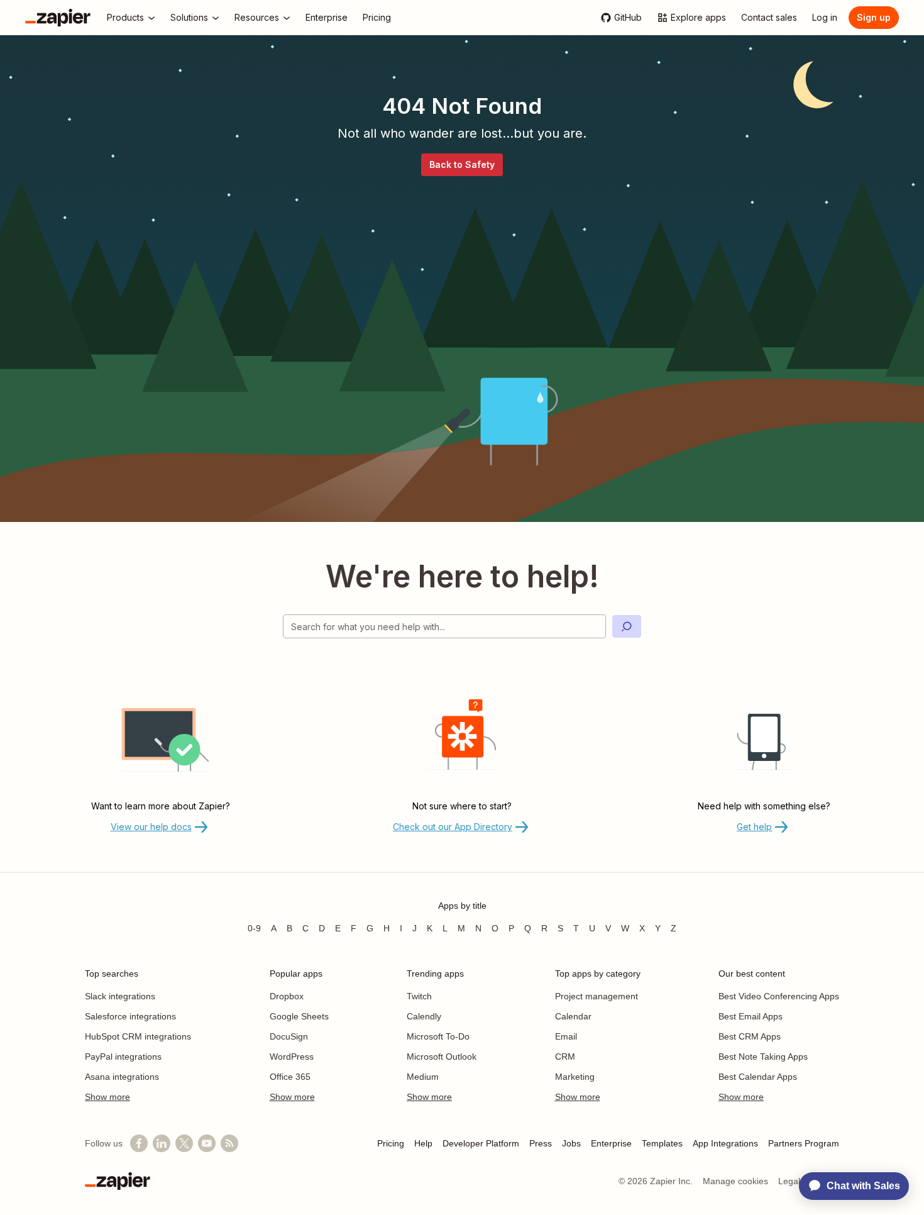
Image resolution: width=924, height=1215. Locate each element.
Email (566, 1036)
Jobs (571, 1143)
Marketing (575, 1077)
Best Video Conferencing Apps (778, 996)
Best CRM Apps (749, 1036)
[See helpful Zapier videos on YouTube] (207, 1143)
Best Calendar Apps (757, 1077)
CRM (565, 1056)
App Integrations (725, 1143)
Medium (423, 1077)
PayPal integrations (123, 1056)
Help (423, 1143)
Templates (662, 1143)
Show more (107, 1097)
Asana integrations (122, 1077)
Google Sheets (299, 1016)
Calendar (573, 1016)
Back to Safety (462, 164)
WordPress (292, 1056)
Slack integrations (120, 996)
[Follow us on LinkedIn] (161, 1143)
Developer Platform (481, 1143)
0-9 (254, 928)
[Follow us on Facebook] (139, 1143)
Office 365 (290, 1077)
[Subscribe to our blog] (229, 1143)
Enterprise (611, 1143)
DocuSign (289, 1036)
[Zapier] (58, 17)
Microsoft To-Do (438, 1036)
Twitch (419, 996)
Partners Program (803, 1143)
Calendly (424, 1016)
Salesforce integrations (130, 1016)
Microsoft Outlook (441, 1056)
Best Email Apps (750, 1016)
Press (540, 1143)
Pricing (390, 1143)
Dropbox (287, 996)
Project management (596, 996)
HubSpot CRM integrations (138, 1036)
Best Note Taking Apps (763, 1056)
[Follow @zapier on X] (184, 1143)
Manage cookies (735, 1181)
